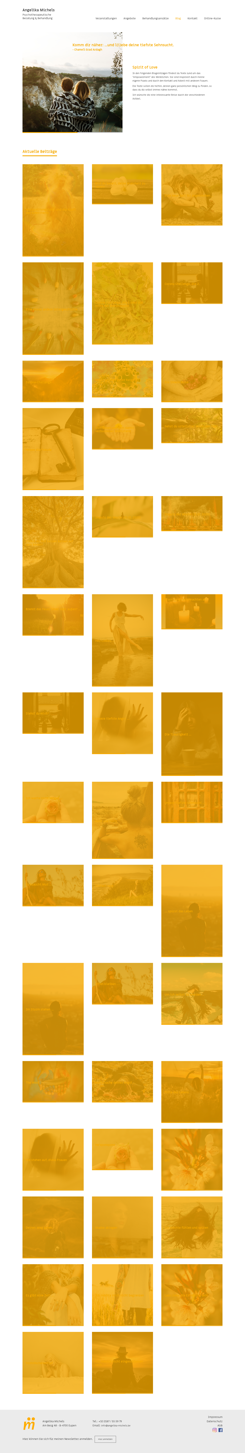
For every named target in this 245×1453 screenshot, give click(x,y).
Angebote (130, 18)
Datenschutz (214, 1421)
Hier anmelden (105, 1439)
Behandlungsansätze (155, 18)
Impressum (215, 1417)
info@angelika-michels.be (115, 1425)
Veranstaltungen (106, 18)
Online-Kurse (212, 18)
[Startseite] (29, 1423)
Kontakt (193, 18)
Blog (178, 18)
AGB (220, 1425)
